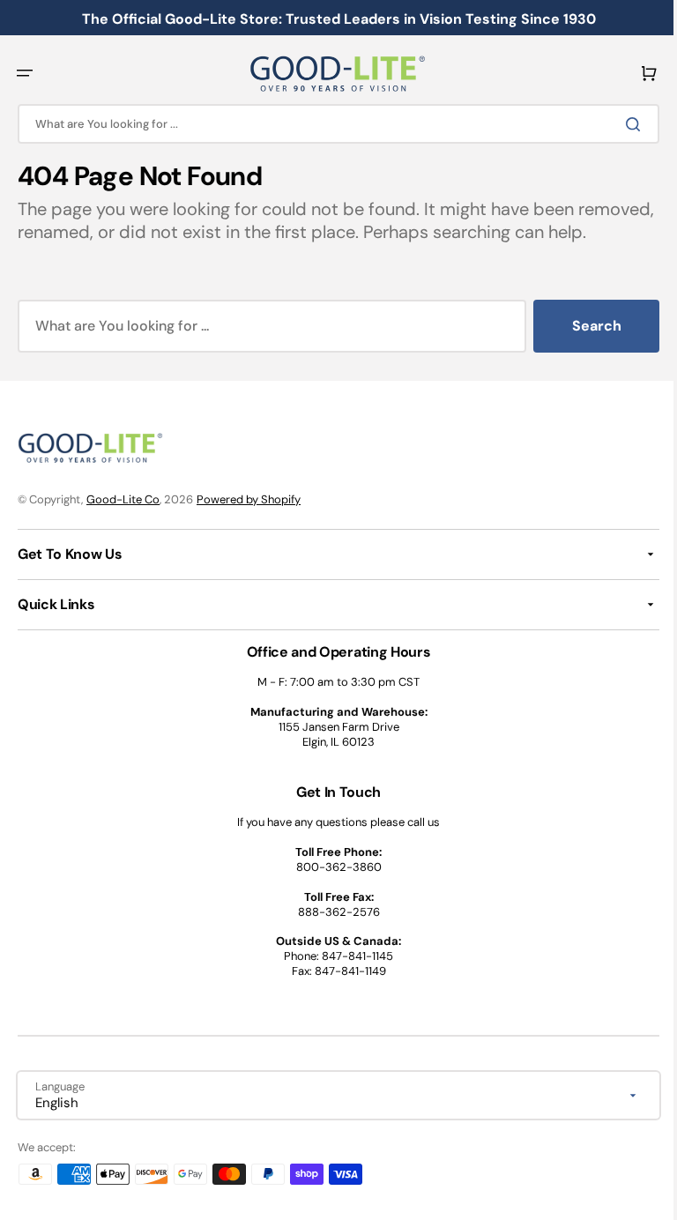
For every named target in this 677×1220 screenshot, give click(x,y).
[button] (24, 73)
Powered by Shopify (249, 521)
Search (583, 348)
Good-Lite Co (123, 521)
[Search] (623, 124)
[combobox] (332, 124)
